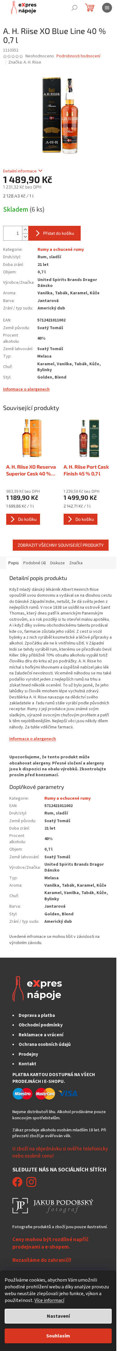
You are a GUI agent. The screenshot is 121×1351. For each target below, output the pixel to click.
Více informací (49, 1300)
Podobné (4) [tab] (34, 563)
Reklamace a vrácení (41, 1034)
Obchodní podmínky (41, 1025)
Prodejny (28, 1054)
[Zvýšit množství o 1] (25, 229)
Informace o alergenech (26, 389)
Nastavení (58, 1316)
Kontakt (27, 1063)
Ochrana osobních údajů (45, 1044)
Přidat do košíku (58, 233)
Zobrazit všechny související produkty (61, 545)
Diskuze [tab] (57, 563)
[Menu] (107, 8)
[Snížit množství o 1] (25, 236)
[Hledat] (74, 8)
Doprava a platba (37, 1015)
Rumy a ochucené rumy (61, 250)
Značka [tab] (76, 563)
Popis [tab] (13, 563)
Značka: (24, 62)
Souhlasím (58, 1335)
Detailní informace (20, 171)
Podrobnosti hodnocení (78, 56)
